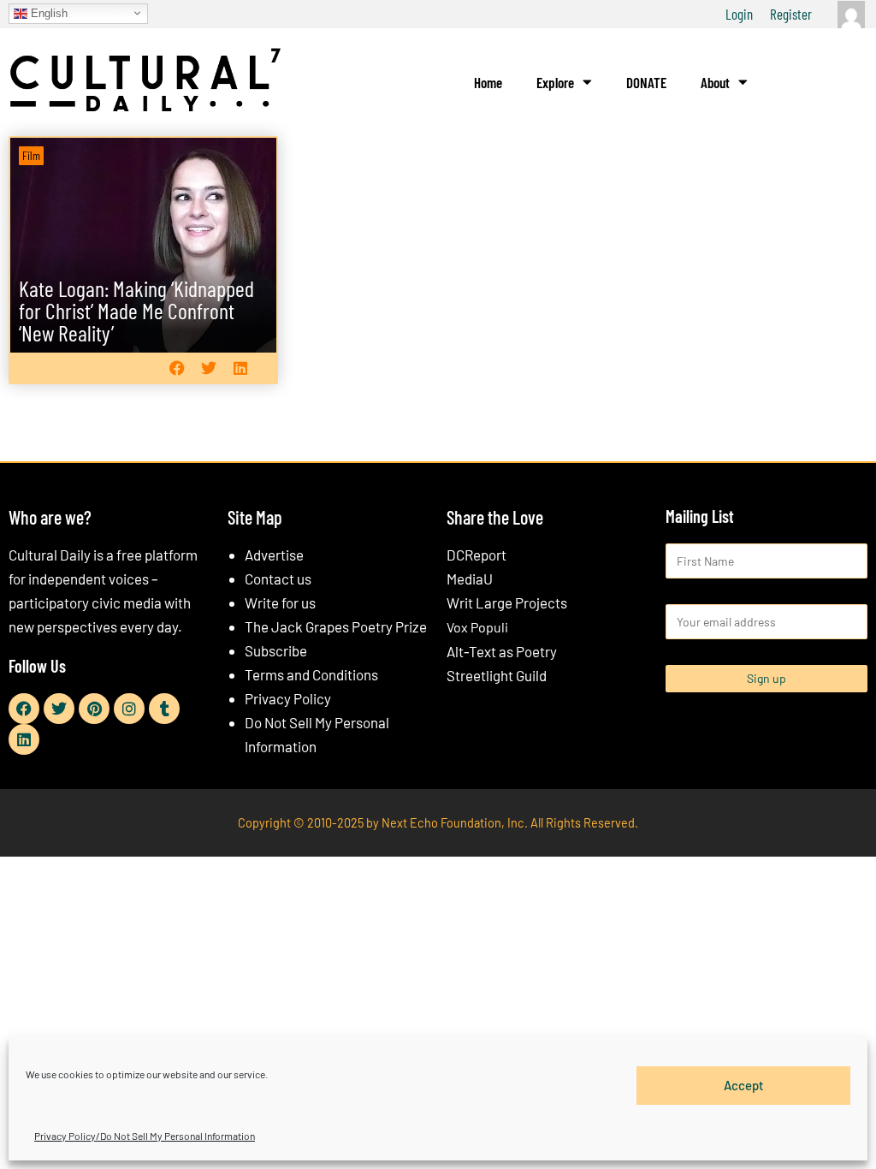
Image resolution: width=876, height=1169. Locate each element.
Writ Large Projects (507, 602)
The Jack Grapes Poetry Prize (336, 626)
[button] (177, 368)
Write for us (280, 602)
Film (31, 155)
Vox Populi (477, 627)
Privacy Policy (288, 698)
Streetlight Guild (497, 675)
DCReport (476, 554)
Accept (744, 1085)
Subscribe (276, 650)
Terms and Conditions (311, 674)
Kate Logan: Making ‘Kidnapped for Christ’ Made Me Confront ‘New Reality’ (136, 310)
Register (791, 13)
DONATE (646, 82)
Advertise (274, 554)
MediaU (470, 578)
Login (739, 13)
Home (488, 82)
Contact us (278, 578)
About (715, 82)
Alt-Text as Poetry (502, 651)
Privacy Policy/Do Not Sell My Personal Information (144, 1136)
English (47, 12)
